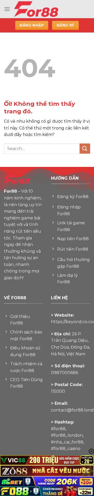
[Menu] (7, 9)
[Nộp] (85, 148)
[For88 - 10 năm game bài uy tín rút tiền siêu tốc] (48, 9)
